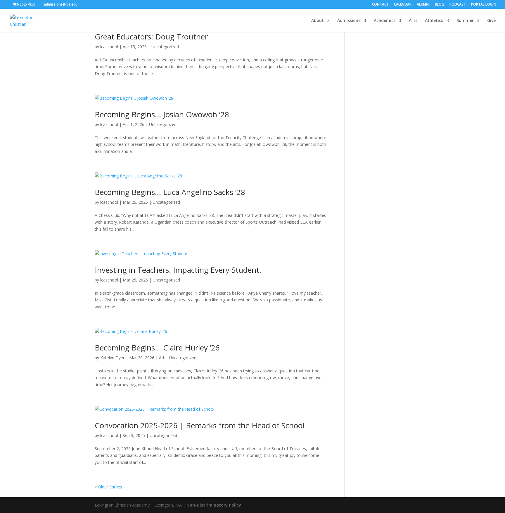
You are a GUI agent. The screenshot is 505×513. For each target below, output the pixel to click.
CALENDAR (402, 5)
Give (491, 20)
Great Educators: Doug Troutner (151, 36)
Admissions (348, 20)
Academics (384, 20)
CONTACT (380, 5)
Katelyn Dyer (112, 357)
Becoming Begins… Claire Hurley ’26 (157, 347)
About (317, 20)
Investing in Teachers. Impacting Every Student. (178, 270)
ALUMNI (423, 5)
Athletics (434, 20)
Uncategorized (165, 46)
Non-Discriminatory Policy (213, 505)
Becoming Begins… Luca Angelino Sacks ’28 (170, 192)
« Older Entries (108, 487)
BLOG (439, 5)
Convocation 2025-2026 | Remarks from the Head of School (199, 425)
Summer (465, 20)
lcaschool (109, 46)
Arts (413, 20)
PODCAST (457, 5)
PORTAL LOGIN (483, 5)
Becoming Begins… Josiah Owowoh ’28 (162, 114)
